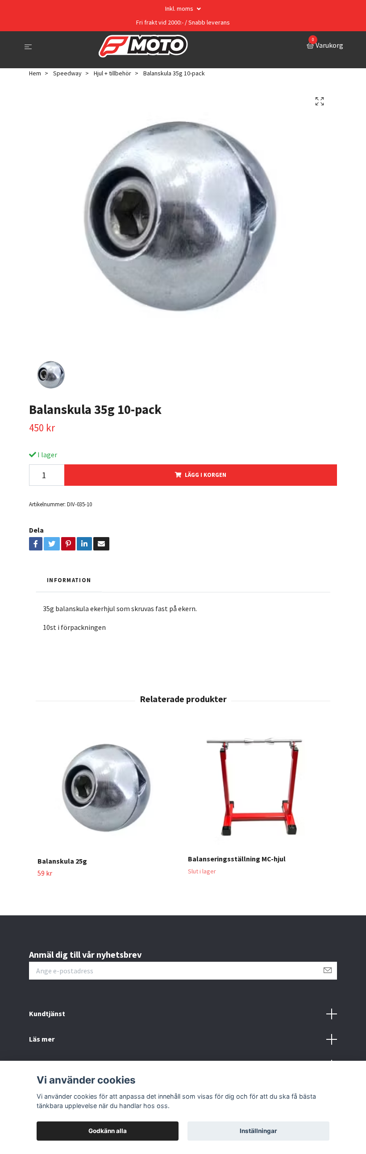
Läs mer (41, 1038)
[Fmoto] (143, 46)
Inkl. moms (180, 8)
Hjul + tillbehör (112, 73)
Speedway (67, 73)
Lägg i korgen (205, 474)
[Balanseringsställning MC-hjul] (258, 787)
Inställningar (258, 1130)
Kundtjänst (47, 1013)
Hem (35, 73)
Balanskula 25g (62, 860)
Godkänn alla (107, 1130)
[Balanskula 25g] (107, 788)
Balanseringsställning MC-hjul (237, 858)
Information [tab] (69, 579)
